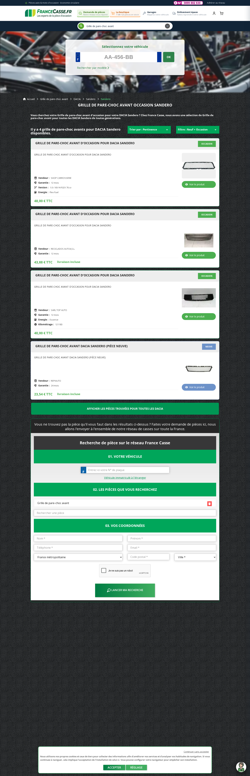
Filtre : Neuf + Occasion (198, 130)
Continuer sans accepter (196, 751)
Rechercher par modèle (92, 68)
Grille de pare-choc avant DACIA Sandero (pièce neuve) (81, 346)
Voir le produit (197, 184)
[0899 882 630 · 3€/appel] (188, 3)
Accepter (114, 767)
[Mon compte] (214, 13)
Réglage (136, 767)
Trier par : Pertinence (149, 130)
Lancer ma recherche (127, 590)
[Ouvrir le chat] (241, 769)
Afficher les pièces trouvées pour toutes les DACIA (125, 409)
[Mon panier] (221, 13)
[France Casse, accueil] (48, 13)
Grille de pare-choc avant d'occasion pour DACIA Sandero (85, 143)
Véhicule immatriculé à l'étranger (125, 478)
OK (169, 57)
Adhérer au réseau (216, 2)
